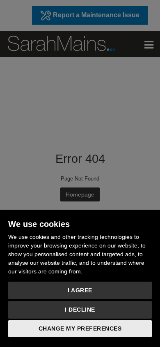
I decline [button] (80, 309)
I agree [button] (80, 290)
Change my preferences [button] (80, 328)
